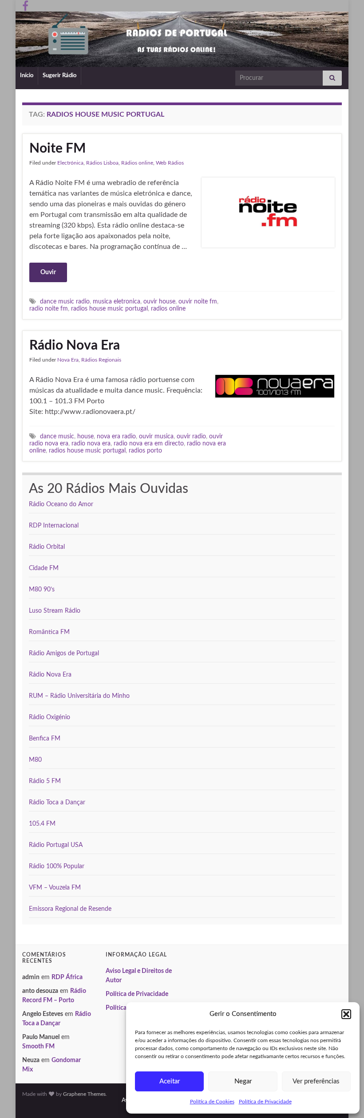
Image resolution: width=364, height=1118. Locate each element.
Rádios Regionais (101, 359)
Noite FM (57, 148)
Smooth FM (38, 1046)
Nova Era (68, 359)
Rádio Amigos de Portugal (64, 653)
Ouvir (48, 272)
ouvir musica (156, 436)
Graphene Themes (84, 1094)
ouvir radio (191, 436)
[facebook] (25, 5)
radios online (168, 308)
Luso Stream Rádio (54, 611)
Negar (243, 1081)
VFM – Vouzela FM (55, 888)
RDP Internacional (54, 526)
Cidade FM (44, 568)
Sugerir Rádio (59, 76)
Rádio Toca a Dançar (57, 802)
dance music (57, 436)
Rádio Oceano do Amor (61, 504)
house (85, 436)
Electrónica (70, 162)
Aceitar (169, 1081)
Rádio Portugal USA (56, 845)
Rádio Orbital (47, 547)
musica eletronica (116, 301)
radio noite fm (48, 308)
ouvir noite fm (197, 301)
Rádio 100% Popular (56, 866)
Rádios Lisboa (102, 162)
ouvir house (159, 301)
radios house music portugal (109, 308)
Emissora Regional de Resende (70, 909)
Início (26, 76)
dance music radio (65, 301)
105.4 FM (42, 824)
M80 (35, 760)
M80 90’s (42, 590)
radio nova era (91, 443)
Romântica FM (49, 632)
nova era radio (116, 436)
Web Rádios (170, 162)
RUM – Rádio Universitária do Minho (79, 696)
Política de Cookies (212, 1101)
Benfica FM (44, 739)
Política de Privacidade (265, 1101)
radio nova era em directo (149, 443)
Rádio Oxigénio (49, 717)
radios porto (145, 450)
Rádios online (137, 162)
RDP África (67, 977)
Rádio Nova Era (74, 345)
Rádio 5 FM (45, 781)
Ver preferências (316, 1081)
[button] (346, 1014)
